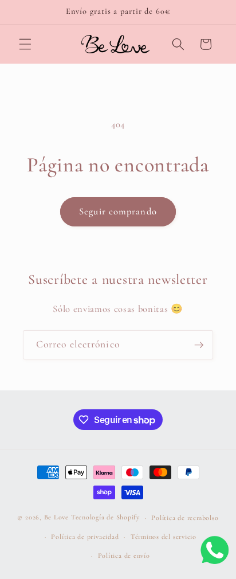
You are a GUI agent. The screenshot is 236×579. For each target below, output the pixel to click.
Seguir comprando (118, 211)
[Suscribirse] (199, 345)
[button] (25, 44)
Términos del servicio (163, 537)
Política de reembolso (184, 518)
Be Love (56, 518)
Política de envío (124, 555)
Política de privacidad (85, 537)
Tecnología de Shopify (105, 518)
